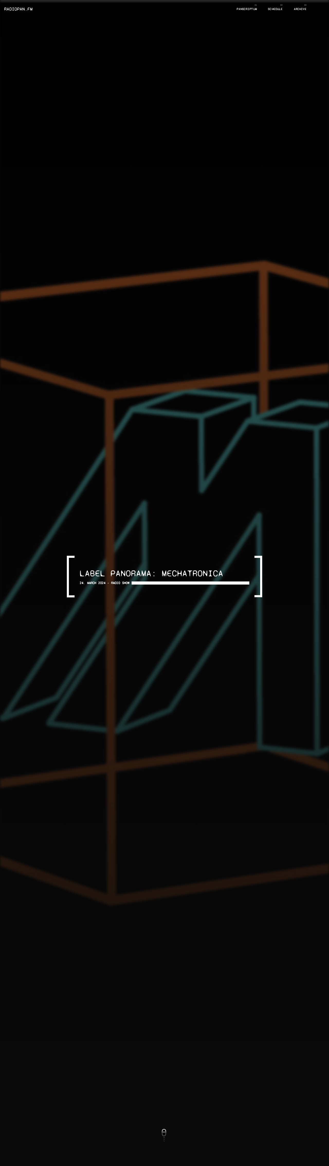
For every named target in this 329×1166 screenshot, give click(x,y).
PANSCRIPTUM (246, 9)
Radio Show (120, 583)
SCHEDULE (275, 9)
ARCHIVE (300, 9)
